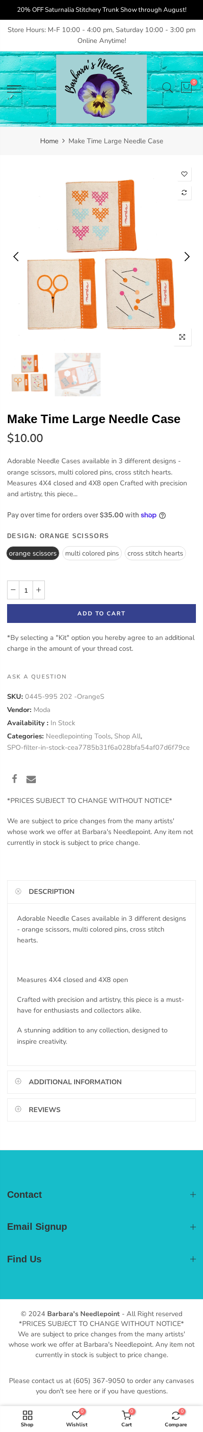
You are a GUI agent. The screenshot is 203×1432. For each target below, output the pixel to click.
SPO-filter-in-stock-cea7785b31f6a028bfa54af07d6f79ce (98, 747)
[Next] (186, 256)
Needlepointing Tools (78, 736)
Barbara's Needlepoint (83, 1313)
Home (49, 141)
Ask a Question (37, 676)
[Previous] (17, 256)
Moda (42, 709)
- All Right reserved (151, 1313)
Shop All (127, 736)
